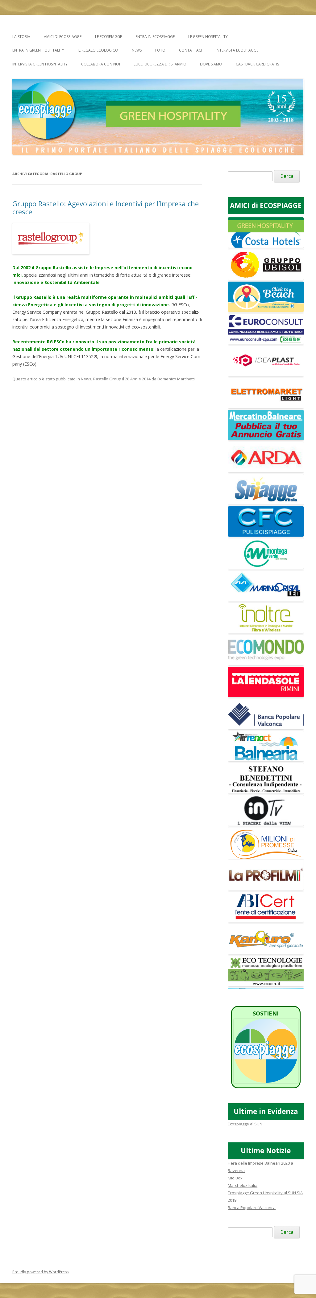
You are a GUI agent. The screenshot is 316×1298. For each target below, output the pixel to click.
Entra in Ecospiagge (155, 36)
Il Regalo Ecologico (98, 50)
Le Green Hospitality (208, 36)
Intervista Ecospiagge (237, 50)
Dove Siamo (211, 64)
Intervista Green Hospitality (40, 64)
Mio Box (235, 1178)
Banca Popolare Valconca (252, 1207)
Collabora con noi (100, 64)
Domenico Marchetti (176, 379)
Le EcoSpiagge (108, 36)
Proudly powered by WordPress (40, 1272)
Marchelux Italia (242, 1185)
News (137, 50)
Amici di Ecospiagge (62, 36)
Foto (160, 50)
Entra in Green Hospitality (38, 50)
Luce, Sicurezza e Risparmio (160, 64)
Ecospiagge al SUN (245, 1124)
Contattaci (190, 50)
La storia (21, 36)
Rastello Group (107, 379)
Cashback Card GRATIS (257, 64)
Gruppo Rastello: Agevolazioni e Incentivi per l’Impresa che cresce (105, 207)
